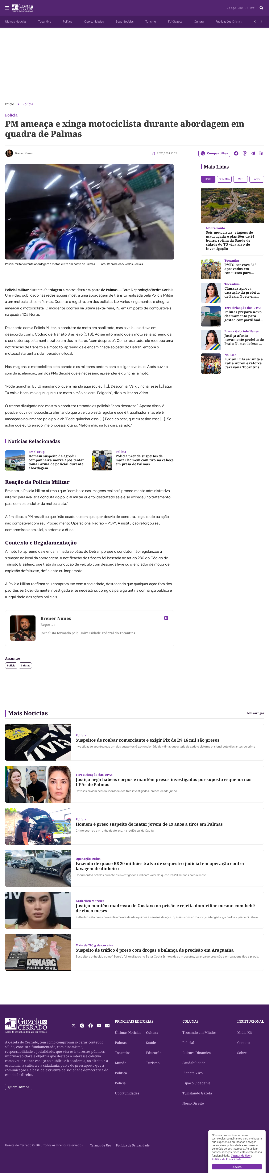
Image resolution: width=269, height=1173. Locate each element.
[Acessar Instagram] (166, 618)
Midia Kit (244, 1032)
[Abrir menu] (7, 7)
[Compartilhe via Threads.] (244, 153)
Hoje (208, 179)
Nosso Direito (193, 1103)
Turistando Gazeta (197, 1093)
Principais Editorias (134, 1021)
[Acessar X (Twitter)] (73, 1025)
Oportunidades (94, 21)
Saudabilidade (194, 1063)
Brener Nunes (24, 153)
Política (67, 21)
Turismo (150, 21)
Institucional (250, 1021)
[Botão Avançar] (261, 21)
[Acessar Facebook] (90, 1025)
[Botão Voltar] (254, 21)
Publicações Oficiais (228, 21)
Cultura (199, 21)
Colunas (190, 1021)
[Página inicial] (26, 1025)
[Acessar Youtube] (99, 1025)
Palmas (25, 665)
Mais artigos (255, 713)
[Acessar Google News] (107, 1025)
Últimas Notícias (15, 21)
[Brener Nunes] (9, 153)
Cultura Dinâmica (196, 1052)
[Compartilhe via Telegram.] (253, 153)
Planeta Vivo (192, 1073)
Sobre (242, 1052)
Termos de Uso (100, 1145)
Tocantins (44, 21)
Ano (257, 179)
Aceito (237, 1167)
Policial (188, 1042)
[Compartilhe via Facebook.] (236, 153)
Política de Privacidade (133, 1145)
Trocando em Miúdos (199, 1032)
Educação (153, 1052)
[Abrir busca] (261, 7)
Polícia (27, 104)
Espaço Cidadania (196, 1083)
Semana (224, 179)
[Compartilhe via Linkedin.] (261, 153)
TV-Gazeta (175, 21)
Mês (240, 179)
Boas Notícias (125, 21)
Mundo (120, 1063)
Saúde (151, 1042)
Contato (243, 1042)
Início (9, 104)
